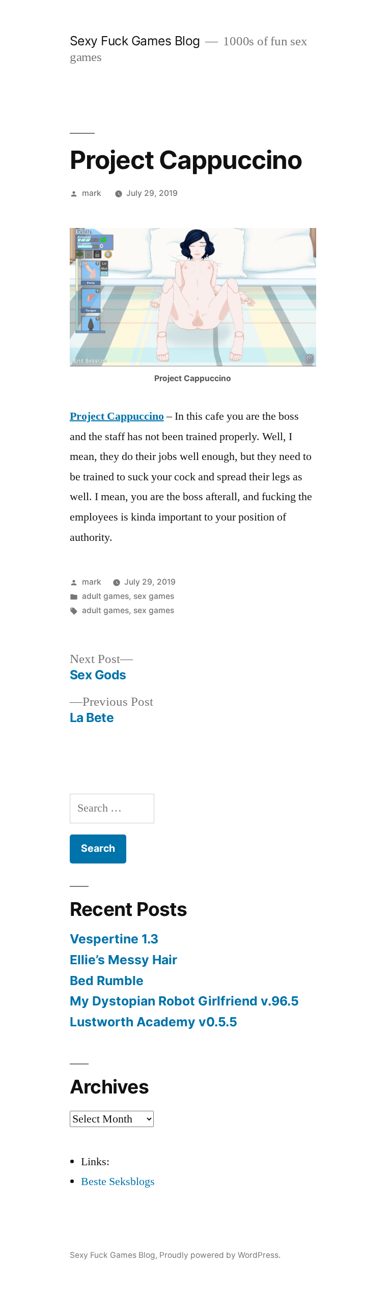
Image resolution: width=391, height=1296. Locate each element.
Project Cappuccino (117, 416)
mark (91, 193)
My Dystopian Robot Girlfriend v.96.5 (184, 1001)
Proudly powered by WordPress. (220, 1255)
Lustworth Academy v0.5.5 (153, 1021)
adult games (105, 596)
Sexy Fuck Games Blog (135, 40)
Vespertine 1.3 (114, 938)
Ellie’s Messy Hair (123, 959)
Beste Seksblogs (118, 1181)
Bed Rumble (107, 980)
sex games (153, 596)
